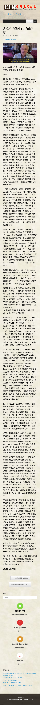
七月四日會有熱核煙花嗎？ (10, 680)
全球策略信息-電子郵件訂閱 (19, 614)
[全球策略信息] (20, 7)
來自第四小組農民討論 (20, 578)
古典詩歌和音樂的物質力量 (20, 584)
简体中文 (11, 14)
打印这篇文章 (10, 39)
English (18, 14)
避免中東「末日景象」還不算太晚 (12, 682)
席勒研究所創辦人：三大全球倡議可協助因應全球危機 (17, 685)
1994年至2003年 (19, 647)
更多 (19, 631)
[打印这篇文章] (4, 40)
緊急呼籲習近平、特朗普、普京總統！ (13, 678)
